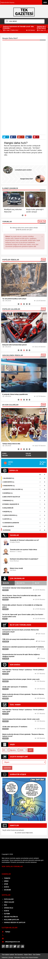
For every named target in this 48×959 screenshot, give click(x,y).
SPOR (6, 884)
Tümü (43, 259)
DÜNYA (6, 887)
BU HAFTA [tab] (21, 583)
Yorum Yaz (41, 221)
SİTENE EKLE (8, 908)
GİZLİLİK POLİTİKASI (11, 917)
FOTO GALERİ (8, 899)
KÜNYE (6, 911)
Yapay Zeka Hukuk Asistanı (29, 957)
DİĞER (6, 881)
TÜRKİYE (7, 878)
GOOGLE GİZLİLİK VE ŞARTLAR (14, 922)
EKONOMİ (7, 890)
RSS (5, 905)
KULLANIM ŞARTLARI (11, 919)
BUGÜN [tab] (6, 583)
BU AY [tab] (37, 583)
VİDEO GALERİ (9, 902)
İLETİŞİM (7, 914)
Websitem (17, 957)
